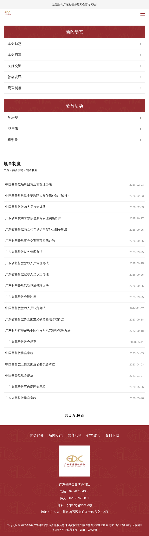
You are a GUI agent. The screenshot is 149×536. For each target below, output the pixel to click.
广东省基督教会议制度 (20, 296)
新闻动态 (56, 435)
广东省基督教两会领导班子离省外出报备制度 (36, 229)
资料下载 (112, 435)
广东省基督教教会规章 (20, 341)
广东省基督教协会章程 (20, 398)
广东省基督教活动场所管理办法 (27, 285)
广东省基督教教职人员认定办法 (27, 274)
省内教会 (93, 435)
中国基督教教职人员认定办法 (25, 308)
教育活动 (74, 435)
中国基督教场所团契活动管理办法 (28, 184)
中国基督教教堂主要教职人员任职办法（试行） (37, 195)
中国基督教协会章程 (19, 353)
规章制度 (31, 170)
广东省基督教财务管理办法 (23, 251)
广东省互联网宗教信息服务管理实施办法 (33, 218)
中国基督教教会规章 (19, 375)
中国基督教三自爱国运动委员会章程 (30, 364)
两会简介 (37, 435)
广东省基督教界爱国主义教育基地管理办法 (34, 319)
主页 (6, 170)
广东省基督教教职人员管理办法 (27, 263)
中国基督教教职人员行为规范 (25, 207)
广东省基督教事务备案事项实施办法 (30, 240)
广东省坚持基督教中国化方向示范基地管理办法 (37, 330)
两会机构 (17, 170)
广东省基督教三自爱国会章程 (25, 386)
